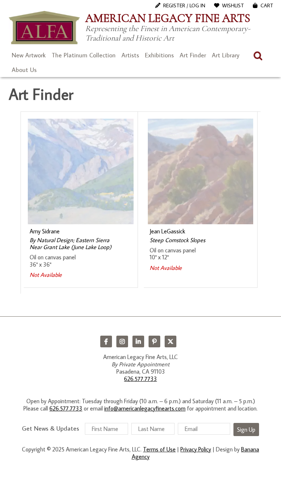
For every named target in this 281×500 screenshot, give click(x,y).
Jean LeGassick (167, 231)
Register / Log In (184, 5)
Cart (267, 5)
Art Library (225, 55)
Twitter (170, 341)
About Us (24, 70)
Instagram (122, 341)
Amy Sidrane (45, 231)
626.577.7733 (140, 378)
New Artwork (29, 55)
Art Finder (193, 55)
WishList (233, 5)
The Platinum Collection (84, 55)
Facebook (106, 341)
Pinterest (154, 341)
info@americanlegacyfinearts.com (145, 408)
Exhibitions (159, 55)
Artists (130, 55)
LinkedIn (138, 341)
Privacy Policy (195, 449)
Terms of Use (159, 449)
